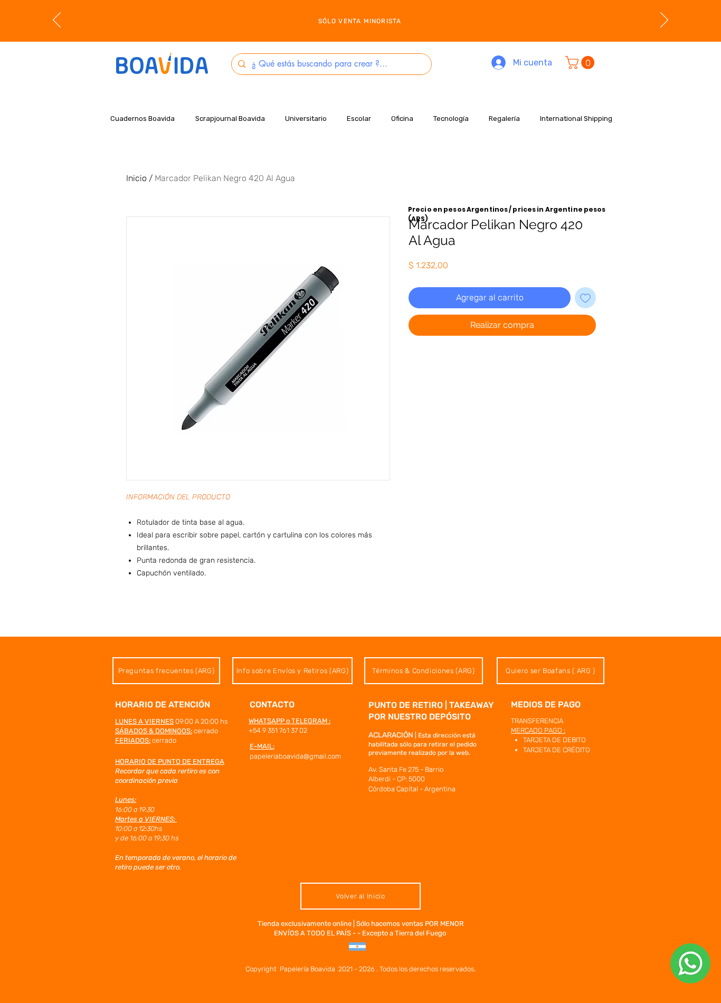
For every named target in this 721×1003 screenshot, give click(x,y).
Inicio (136, 178)
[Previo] (57, 20)
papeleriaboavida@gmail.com (295, 756)
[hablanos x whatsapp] (690, 963)
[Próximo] (664, 20)
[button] (581, 62)
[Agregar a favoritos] (585, 297)
